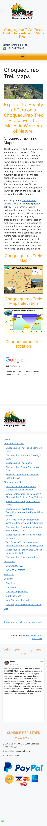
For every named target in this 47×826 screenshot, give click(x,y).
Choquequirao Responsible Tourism (23, 604)
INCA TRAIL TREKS (15, 570)
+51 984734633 (29, 635)
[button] (23, 56)
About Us (10, 583)
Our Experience (13, 596)
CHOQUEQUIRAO (14, 566)
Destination (9, 561)
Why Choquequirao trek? (18, 600)
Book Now (9, 574)
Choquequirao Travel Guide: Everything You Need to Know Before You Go (24, 512)
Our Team (11, 587)
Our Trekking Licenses (17, 591)
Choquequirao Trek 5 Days (19, 463)
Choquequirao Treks (14, 443)
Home (7, 439)
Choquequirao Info (13, 482)
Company (8, 579)
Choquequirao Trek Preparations (22, 557)
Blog (6, 609)
